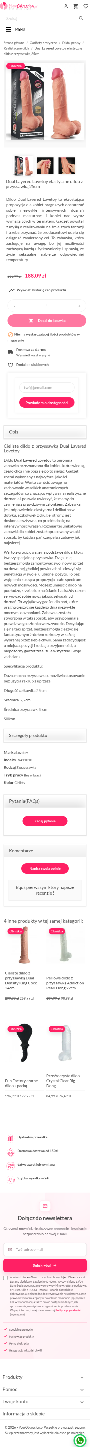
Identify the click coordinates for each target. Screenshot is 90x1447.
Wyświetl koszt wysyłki (33, 355)
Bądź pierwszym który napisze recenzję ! (45, 890)
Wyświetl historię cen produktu (37, 290)
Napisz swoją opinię (45, 868)
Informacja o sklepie (23, 1413)
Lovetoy (22, 753)
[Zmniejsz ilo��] (14, 305)
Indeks (10, 759)
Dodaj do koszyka (47, 320)
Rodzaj (10, 767)
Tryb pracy (13, 774)
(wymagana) (48, 1296)
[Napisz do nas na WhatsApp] (80, 1440)
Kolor (9, 782)
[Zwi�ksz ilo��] (79, 305)
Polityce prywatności (68, 1310)
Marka (10, 752)
